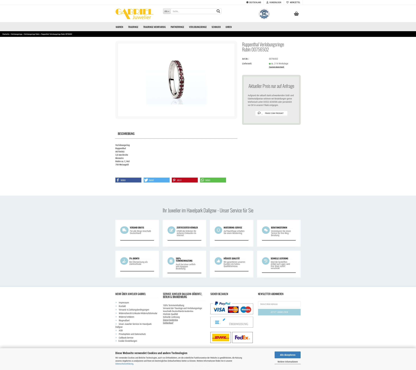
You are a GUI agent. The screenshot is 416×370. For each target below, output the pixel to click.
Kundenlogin (275, 2)
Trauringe (133, 27)
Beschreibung (126, 133)
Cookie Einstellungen (127, 341)
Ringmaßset (124, 320)
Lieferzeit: (247, 63)
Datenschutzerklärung (124, 364)
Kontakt (122, 306)
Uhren (229, 27)
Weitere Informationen (288, 361)
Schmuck (216, 27)
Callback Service (125, 337)
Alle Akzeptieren (287, 355)
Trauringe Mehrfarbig (154, 27)
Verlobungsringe (198, 27)
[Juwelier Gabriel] (136, 14)
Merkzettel (294, 2)
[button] (128, 180)
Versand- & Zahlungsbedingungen (133, 309)
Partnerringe (177, 27)
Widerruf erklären (126, 317)
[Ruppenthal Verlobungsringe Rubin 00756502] (176, 79)
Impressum (123, 302)
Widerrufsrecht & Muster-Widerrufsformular (137, 313)
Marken (119, 27)
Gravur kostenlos (170, 320)
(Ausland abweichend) (276, 67)
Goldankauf (168, 323)
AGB (120, 330)
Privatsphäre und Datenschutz (132, 334)
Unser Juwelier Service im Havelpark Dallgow (133, 325)
